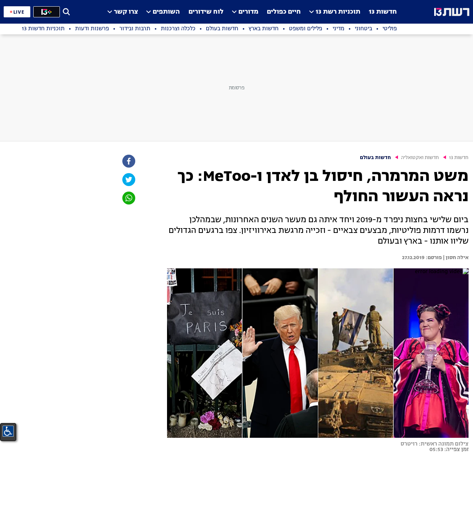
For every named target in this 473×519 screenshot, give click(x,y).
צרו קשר (126, 12)
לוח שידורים (206, 12)
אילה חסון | (455, 257)
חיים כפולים (284, 12)
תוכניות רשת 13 (338, 12)
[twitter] (128, 179)
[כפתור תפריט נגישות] (8, 431)
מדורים (248, 12)
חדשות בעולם (375, 158)
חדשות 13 (383, 12)
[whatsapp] (128, 198)
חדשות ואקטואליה (420, 158)
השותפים (166, 12)
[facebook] (128, 161)
